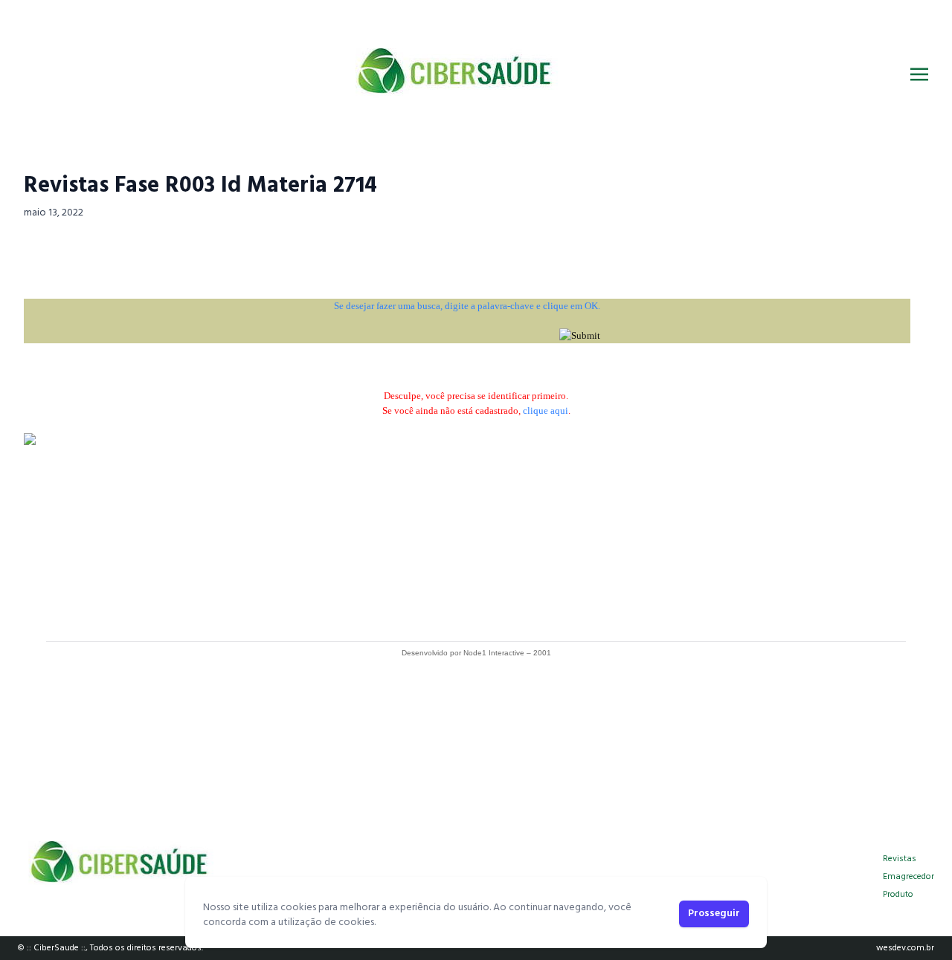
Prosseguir (714, 913)
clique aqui (545, 410)
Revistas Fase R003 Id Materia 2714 (200, 186)
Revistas (899, 859)
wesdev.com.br (905, 948)
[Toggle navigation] (919, 74)
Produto (898, 894)
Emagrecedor (908, 876)
